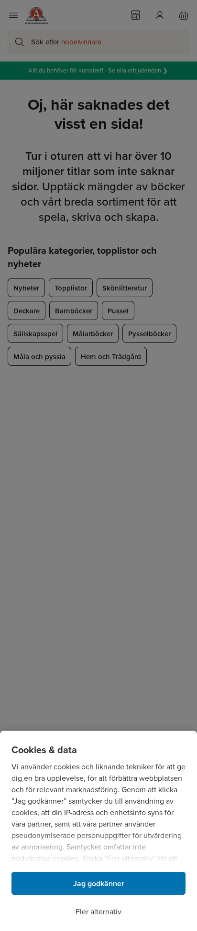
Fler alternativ (98, 911)
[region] (98, 831)
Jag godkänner (98, 883)
